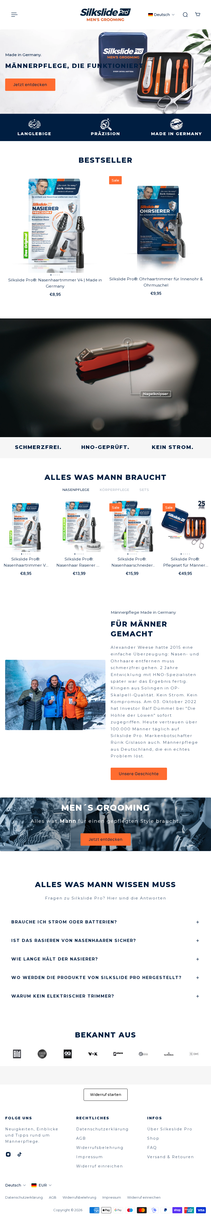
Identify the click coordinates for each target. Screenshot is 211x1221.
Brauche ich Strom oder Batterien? (64, 922)
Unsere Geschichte (139, 773)
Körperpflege (114, 490)
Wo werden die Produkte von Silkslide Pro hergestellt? (96, 977)
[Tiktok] (19, 1154)
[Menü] (13, 14)
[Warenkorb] (197, 14)
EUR (43, 1185)
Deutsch (13, 1185)
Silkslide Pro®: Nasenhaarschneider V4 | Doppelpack (132, 562)
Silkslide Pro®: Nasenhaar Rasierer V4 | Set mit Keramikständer (79, 562)
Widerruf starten (105, 1094)
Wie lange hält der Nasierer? (54, 959)
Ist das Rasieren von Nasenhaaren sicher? (73, 940)
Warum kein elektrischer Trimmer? (62, 996)
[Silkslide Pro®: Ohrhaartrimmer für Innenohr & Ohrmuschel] (156, 223)
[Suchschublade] (185, 14)
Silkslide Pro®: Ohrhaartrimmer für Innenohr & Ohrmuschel (156, 282)
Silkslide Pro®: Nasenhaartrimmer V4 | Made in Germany (55, 283)
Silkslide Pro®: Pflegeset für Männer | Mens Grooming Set (185, 562)
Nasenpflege (75, 490)
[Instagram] (8, 1154)
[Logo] (105, 14)
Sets (144, 490)
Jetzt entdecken (30, 84)
